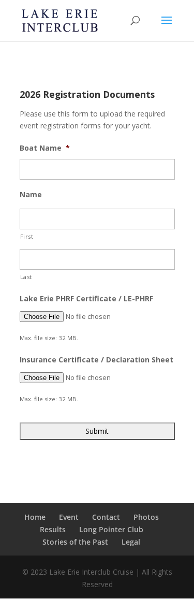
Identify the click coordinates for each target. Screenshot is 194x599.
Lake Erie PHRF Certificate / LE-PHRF (86, 298)
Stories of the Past (75, 542)
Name (31, 194)
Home (35, 517)
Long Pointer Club (111, 529)
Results (53, 529)
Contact (106, 517)
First (27, 236)
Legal (131, 542)
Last (26, 277)
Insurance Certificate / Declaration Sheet (96, 359)
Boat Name (45, 148)
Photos (146, 517)
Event (69, 517)
